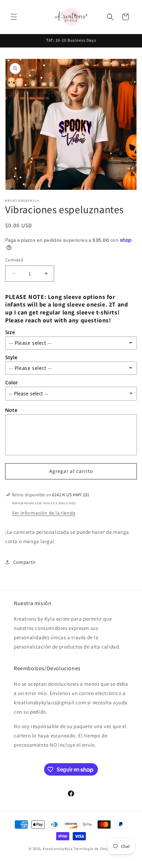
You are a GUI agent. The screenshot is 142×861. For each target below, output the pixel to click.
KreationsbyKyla (58, 848)
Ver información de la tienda (43, 513)
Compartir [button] (24, 562)
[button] (13, 16)
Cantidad (14, 260)
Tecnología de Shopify (93, 848)
